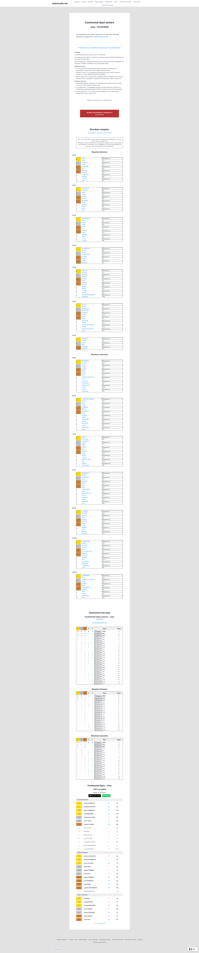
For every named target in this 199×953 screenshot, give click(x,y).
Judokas (83, 1)
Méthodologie (83, 939)
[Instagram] (56, 949)
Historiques (137, 1)
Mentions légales (62, 939)
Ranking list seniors (105, 939)
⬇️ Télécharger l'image (95, 795)
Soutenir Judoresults (99, 942)
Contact (139, 939)
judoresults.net (101, 923)
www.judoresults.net (99, 623)
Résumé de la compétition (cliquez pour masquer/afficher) (100, 48)
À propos (71, 939)
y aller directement (100, 37)
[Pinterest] (59, 949)
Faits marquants (93, 939)
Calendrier (91, 1)
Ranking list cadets (130, 939)
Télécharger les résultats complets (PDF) (99, 133)
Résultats (77, 1)
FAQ (76, 939)
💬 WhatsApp (106, 795)
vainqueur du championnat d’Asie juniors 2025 (99, 78)
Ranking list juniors (117, 939)
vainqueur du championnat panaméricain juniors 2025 (105, 83)
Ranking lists (108, 1)
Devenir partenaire (107, 5)
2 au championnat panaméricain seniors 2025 (100, 72)
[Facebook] (53, 949)
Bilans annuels (99, 1)
